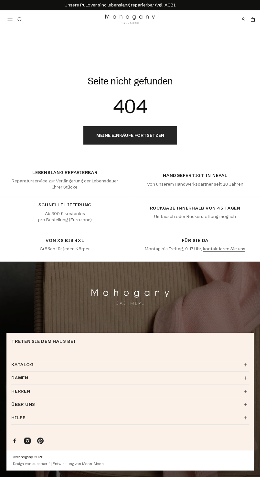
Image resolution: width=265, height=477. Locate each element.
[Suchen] (19, 19)
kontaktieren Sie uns (224, 248)
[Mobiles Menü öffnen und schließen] (10, 19)
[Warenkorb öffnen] (252, 19)
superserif (41, 464)
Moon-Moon (93, 464)
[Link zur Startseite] (130, 19)
